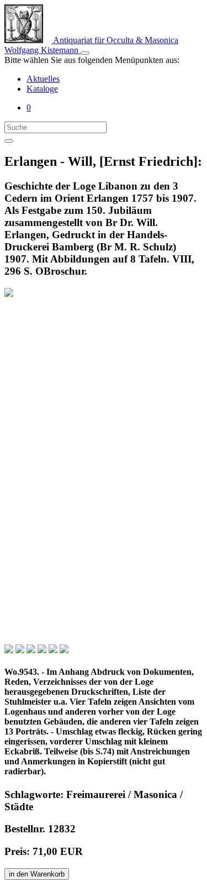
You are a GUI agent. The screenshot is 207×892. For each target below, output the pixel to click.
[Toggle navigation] (85, 53)
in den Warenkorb (37, 874)
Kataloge (42, 88)
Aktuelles (43, 78)
